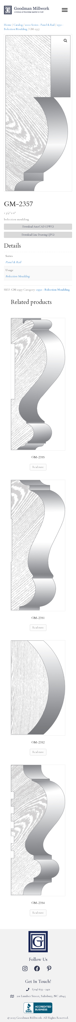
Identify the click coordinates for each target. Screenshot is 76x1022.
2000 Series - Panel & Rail (40, 25)
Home (7, 25)
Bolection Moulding (17, 276)
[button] (65, 40)
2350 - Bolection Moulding (53, 290)
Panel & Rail (13, 262)
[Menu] (64, 10)
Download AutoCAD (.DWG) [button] (38, 226)
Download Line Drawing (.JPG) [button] (38, 234)
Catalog (18, 25)
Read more (38, 467)
